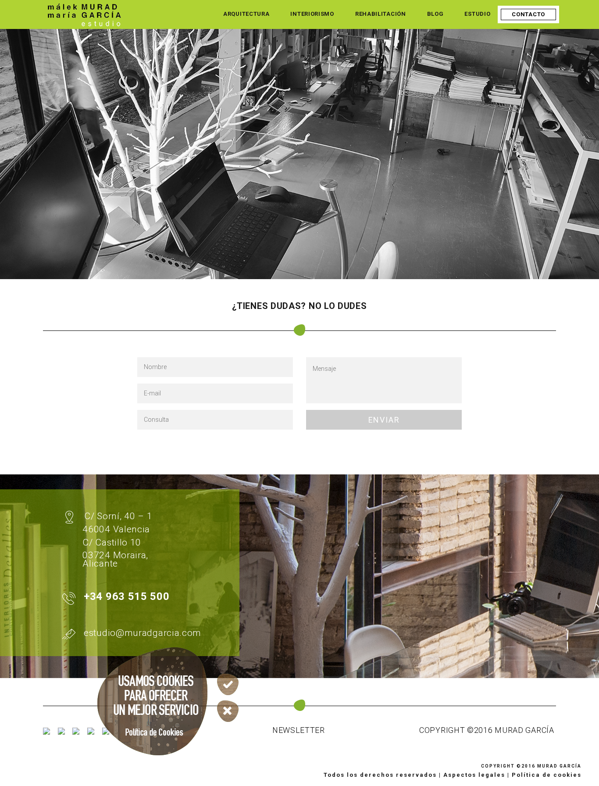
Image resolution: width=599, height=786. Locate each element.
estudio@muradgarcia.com (142, 633)
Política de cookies (546, 775)
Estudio (477, 14)
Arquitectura (246, 14)
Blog (435, 14)
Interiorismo (312, 14)
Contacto (528, 14)
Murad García (559, 766)
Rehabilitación (380, 14)
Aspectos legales (474, 775)
